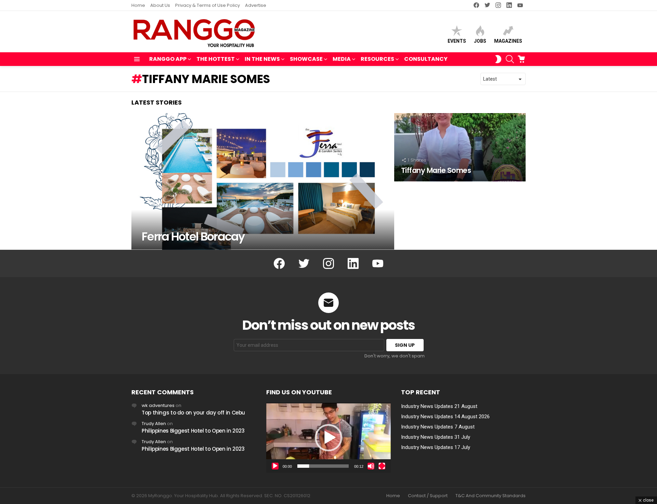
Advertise (255, 5)
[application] (328, 438)
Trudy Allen (154, 423)
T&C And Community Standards (490, 496)
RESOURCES (377, 59)
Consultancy (426, 59)
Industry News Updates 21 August (439, 406)
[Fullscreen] (381, 466)
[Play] (275, 466)
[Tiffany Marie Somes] (460, 147)
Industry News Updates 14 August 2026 (445, 416)
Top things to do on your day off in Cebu (193, 412)
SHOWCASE (306, 59)
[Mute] (371, 466)
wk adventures (158, 405)
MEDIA (342, 59)
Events (457, 41)
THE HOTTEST (215, 59)
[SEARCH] (510, 59)
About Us (160, 5)
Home (138, 5)
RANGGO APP (167, 59)
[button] (328, 437)
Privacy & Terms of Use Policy (207, 5)
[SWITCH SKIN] (498, 59)
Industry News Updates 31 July (435, 437)
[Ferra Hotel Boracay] (262, 181)
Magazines (508, 41)
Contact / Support (428, 496)
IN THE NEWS (262, 59)
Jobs (480, 41)
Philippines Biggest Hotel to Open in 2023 (193, 430)
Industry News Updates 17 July (435, 447)
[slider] (323, 466)
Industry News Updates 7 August (438, 427)
